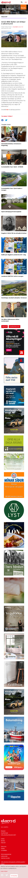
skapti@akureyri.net (18, 26)
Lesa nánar (4, 871)
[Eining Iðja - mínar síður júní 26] (14, 485)
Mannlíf (4, 326)
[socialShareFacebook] (2, 120)
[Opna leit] (21, 2)
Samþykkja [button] (14, 875)
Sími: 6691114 (4, 827)
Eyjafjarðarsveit (14, 326)
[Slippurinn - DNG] (14, 788)
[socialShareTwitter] (6, 120)
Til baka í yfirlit (7, 116)
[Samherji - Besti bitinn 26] (14, 591)
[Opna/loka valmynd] (26, 2)
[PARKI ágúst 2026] (14, 9)
